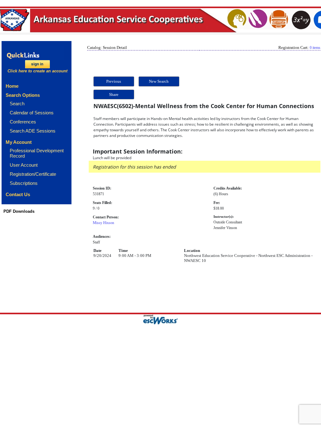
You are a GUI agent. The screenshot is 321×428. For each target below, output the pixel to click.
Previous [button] (113, 81)
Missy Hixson (103, 223)
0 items (315, 47)
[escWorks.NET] (160, 318)
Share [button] (113, 94)
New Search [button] (159, 81)
